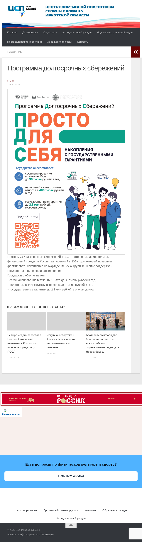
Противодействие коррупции (24, 41)
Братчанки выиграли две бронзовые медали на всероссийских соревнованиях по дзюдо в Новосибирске (102, 343)
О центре (49, 32)
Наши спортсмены (26, 510)
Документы (29, 32)
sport (10, 80)
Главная (12, 32)
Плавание (14, 51)
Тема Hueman (47, 534)
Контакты (82, 41)
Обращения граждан (59, 41)
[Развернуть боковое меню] (135, 52)
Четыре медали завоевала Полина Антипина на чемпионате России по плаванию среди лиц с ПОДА (24, 343)
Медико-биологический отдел (115, 32)
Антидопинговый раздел (77, 32)
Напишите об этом (71, 476)
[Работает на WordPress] (22, 535)
